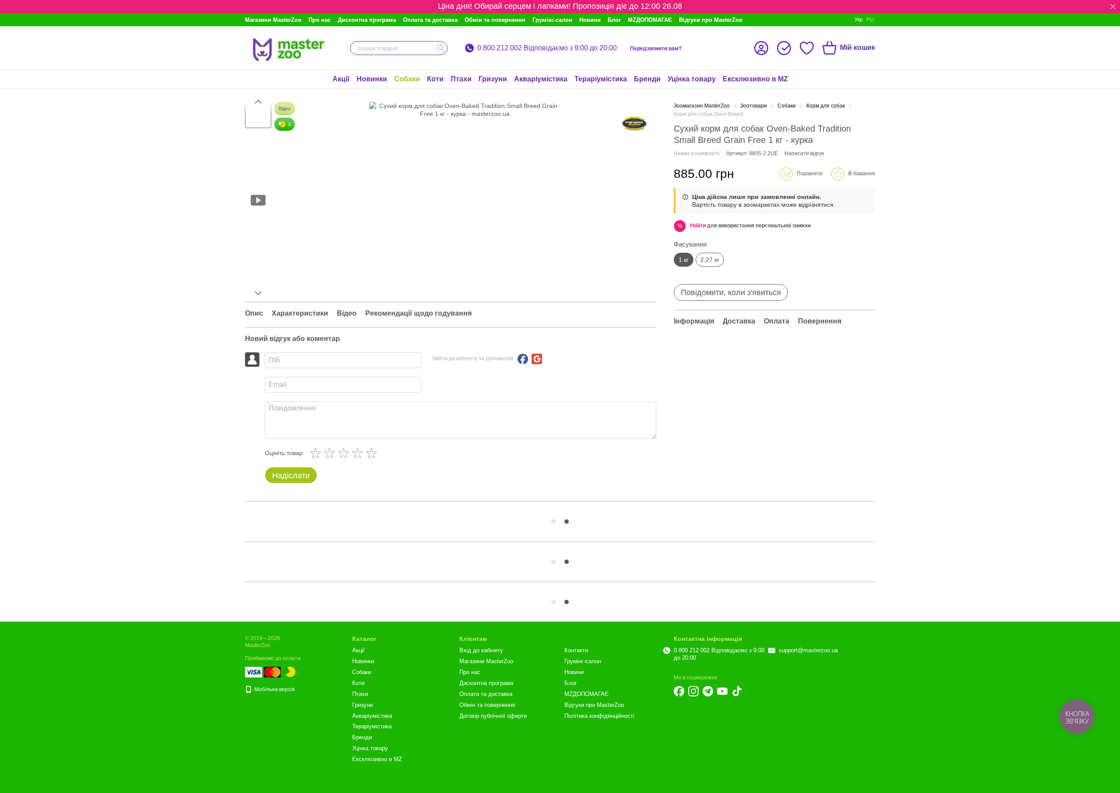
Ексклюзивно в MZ (755, 79)
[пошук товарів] (441, 48)
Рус (870, 19)
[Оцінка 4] (359, 453)
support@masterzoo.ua (808, 650)
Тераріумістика (600, 79)
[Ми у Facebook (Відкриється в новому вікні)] (679, 691)
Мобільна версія (274, 689)
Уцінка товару (692, 79)
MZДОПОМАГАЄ (650, 20)
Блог (614, 20)
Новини (590, 20)
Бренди (647, 79)
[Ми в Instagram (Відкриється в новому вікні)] (693, 691)
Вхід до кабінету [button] (481, 650)
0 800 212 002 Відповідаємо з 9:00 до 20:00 (547, 48)
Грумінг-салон (552, 20)
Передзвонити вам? (656, 48)
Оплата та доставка (430, 20)
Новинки (372, 79)
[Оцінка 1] (317, 453)
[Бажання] (807, 48)
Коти (435, 79)
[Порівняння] (784, 48)
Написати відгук (804, 153)
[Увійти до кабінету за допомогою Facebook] (523, 359)
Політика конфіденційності (599, 716)
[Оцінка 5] (373, 453)
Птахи (461, 79)
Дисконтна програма (367, 20)
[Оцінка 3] (345, 453)
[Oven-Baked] (634, 123)
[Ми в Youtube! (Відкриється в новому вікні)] (722, 691)
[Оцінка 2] (331, 453)
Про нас (319, 20)
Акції (341, 79)
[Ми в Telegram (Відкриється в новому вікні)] (708, 691)
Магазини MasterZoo (273, 20)
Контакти (576, 650)
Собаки (407, 79)
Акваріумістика (540, 79)
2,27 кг (709, 259)
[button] (1113, 6)
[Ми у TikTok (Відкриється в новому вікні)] (737, 691)
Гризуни (493, 79)
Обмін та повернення (495, 20)
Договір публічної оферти (493, 716)
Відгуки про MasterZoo (710, 20)
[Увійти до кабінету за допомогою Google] (537, 359)
